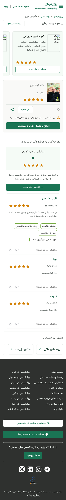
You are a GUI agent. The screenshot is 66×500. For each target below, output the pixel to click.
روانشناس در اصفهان (19, 377)
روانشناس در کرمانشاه (19, 409)
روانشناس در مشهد (20, 388)
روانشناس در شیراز (20, 383)
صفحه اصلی (57, 372)
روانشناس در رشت (20, 398)
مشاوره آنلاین (56, 388)
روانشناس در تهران (20, 372)
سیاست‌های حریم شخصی (50, 398)
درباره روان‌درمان (55, 404)
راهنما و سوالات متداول (51, 377)
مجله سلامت (57, 393)
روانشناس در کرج (21, 393)
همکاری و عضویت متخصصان (48, 383)
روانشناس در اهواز (20, 404)
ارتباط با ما (58, 409)
